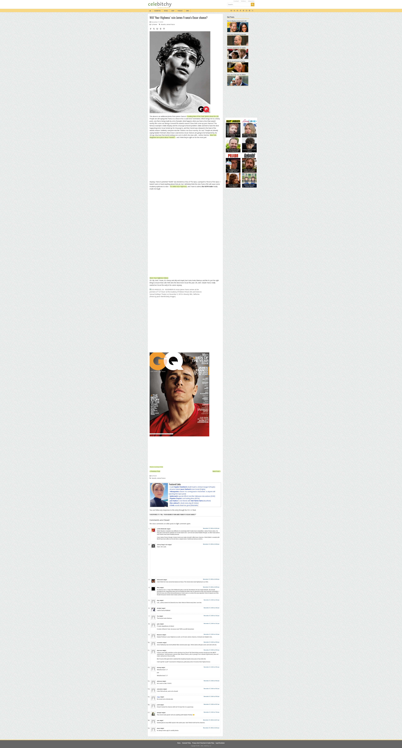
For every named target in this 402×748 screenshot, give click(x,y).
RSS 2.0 (189, 510)
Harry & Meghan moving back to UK (236, 21)
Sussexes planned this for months (236, 48)
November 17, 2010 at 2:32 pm (211, 650)
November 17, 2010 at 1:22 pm (211, 623)
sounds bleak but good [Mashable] (184, 505)
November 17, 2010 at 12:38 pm (211, 544)
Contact (236, 1)
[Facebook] (240, 10)
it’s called (178, 186)
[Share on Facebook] (150, 29)
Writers (243, 1)
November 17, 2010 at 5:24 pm (211, 680)
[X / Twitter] (234, 10)
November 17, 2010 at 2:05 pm (211, 642)
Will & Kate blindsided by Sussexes (236, 34)
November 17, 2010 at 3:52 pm (211, 667)
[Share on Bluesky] (157, 29)
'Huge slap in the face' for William (236, 74)
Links (187, 11)
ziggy (158, 697)
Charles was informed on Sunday (236, 61)
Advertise (251, 1)
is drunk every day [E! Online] (184, 503)
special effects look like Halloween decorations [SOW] (192, 496)
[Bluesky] (231, 10)
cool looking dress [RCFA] (185, 498)
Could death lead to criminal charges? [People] (192, 487)
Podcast (180, 11)
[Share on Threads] (161, 29)
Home (178, 743)
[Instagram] (237, 10)
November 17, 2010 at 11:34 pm (211, 727)
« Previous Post (155, 471)
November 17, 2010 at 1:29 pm (211, 634)
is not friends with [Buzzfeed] (190, 501)
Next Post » (216, 471)
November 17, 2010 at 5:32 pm (211, 688)
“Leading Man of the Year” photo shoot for (202, 116)
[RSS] (252, 10)
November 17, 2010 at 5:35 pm (211, 696)
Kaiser (155, 24)
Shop (172, 11)
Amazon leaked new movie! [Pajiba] (187, 489)
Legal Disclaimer (220, 743)
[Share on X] (154, 29)
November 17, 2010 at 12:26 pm (211, 528)
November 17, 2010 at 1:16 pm (211, 615)
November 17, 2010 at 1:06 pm (211, 607)
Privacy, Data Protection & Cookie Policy (203, 743)
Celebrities (157, 11)
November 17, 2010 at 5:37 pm (211, 704)
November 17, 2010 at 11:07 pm (211, 720)
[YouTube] (246, 10)
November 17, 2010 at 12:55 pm (211, 587)
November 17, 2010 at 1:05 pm (211, 600)
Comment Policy (186, 743)
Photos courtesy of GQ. (156, 467)
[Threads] (243, 10)
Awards (163, 24)
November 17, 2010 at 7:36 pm (211, 712)
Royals (166, 11)
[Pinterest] (249, 10)
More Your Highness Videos (159, 278)
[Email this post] (164, 29)
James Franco (170, 24)
